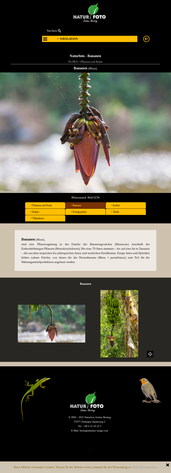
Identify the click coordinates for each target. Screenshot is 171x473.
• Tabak (115, 211)
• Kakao (35, 211)
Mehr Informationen (144, 467)
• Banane (76, 205)
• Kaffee (115, 205)
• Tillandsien (37, 218)
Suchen (52, 30)
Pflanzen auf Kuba (91, 61)
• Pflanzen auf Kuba (41, 205)
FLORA (72, 61)
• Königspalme (79, 211)
